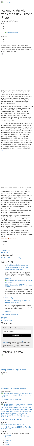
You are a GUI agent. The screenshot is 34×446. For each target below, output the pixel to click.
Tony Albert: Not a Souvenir (11, 399)
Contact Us (8, 440)
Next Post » (4, 252)
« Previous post (5, 250)
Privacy (7, 442)
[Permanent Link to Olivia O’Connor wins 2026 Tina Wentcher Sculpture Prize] (16, 265)
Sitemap (7, 437)
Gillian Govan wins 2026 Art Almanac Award (18, 286)
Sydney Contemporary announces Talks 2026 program (17, 301)
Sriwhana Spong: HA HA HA (11, 419)
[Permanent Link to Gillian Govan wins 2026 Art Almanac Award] (19, 281)
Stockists (7, 439)
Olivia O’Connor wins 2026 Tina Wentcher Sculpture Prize (16, 268)
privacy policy (19, 341)
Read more (8, 278)
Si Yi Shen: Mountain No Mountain (13, 388)
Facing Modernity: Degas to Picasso (14, 369)
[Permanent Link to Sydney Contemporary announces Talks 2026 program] (12, 297)
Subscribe (17, 336)
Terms (7, 444)
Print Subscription (6, 258)
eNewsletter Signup (17, 258)
